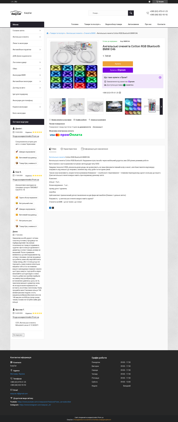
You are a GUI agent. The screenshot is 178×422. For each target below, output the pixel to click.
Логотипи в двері (19, 62)
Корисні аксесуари (20, 107)
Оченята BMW (89, 33)
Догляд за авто (19, 88)
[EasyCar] (16, 13)
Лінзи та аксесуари (20, 43)
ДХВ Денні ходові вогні (22, 56)
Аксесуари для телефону (23, 100)
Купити (118, 64)
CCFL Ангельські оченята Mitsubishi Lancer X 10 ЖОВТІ (26, 324)
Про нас (148, 24)
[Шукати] (131, 13)
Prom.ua (100, 417)
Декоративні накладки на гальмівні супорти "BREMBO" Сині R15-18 (26, 187)
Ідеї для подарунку (20, 94)
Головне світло (18, 31)
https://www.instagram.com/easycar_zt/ (35, 405)
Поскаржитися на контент (82, 420)
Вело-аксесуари (19, 113)
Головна (74, 24)
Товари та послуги (91, 24)
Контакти (161, 24)
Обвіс (15, 69)
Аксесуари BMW (19, 75)
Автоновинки (133, 24)
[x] (53, 208)
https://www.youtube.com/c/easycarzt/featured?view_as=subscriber (44, 402)
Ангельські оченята (74, 33)
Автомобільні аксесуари (22, 81)
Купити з (113, 70)
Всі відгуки (17, 335)
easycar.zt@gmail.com (19, 394)
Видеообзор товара (113, 24)
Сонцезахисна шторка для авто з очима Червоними (26, 143)
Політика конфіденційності (102, 420)
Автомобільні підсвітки (22, 50)
